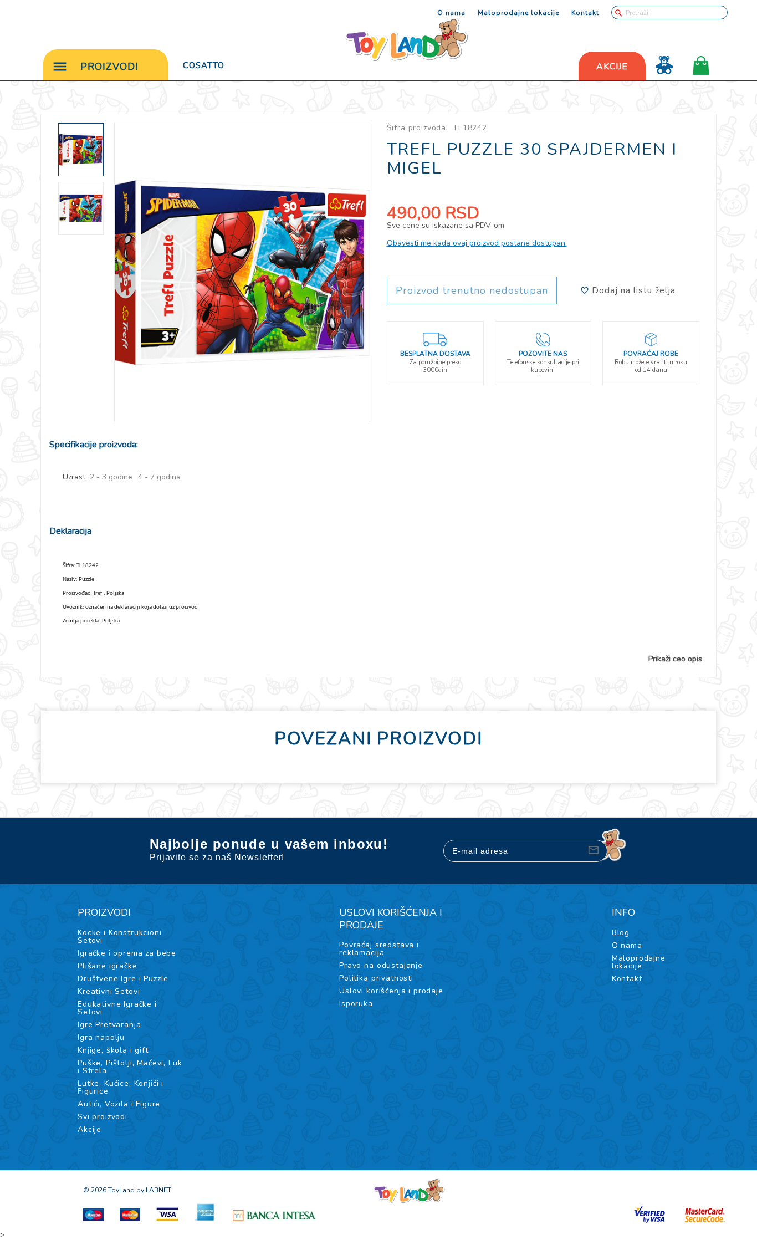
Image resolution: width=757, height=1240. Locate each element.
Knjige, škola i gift (113, 1050)
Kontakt (585, 12)
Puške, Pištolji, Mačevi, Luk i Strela (130, 1067)
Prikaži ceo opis (675, 659)
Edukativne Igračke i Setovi (117, 1008)
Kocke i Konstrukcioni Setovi (120, 936)
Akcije (89, 1129)
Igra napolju (101, 1037)
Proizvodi (109, 66)
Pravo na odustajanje (381, 965)
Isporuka (356, 1003)
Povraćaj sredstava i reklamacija (379, 949)
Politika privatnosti (376, 978)
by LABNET (153, 1190)
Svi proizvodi (102, 1116)
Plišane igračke (107, 966)
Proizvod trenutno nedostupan (472, 290)
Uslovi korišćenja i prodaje (391, 991)
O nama (451, 12)
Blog (621, 932)
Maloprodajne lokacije (518, 12)
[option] (242, 272)
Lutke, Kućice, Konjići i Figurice (120, 1087)
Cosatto (203, 65)
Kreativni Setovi (109, 991)
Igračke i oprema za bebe (127, 953)
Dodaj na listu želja (632, 290)
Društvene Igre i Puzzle (123, 978)
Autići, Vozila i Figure (119, 1104)
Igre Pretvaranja (109, 1024)
